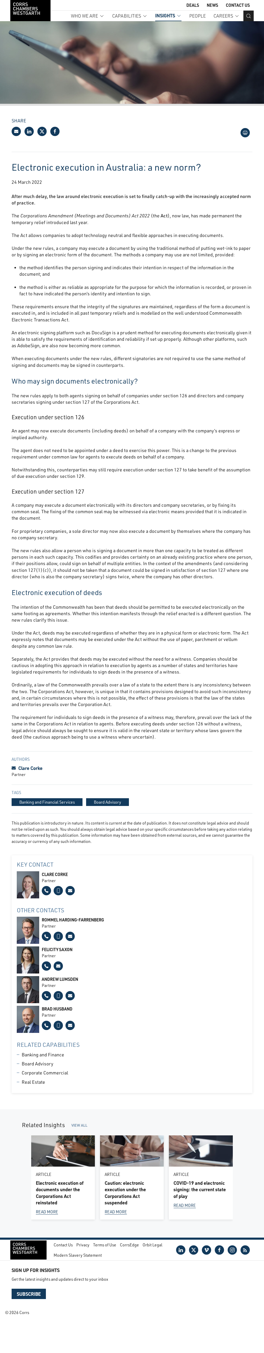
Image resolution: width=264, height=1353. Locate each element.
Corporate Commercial (45, 1073)
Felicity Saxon (57, 949)
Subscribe (29, 1294)
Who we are (84, 16)
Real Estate (33, 1082)
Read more (47, 1211)
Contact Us (238, 5)
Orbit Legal (152, 1244)
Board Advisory (37, 1064)
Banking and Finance (43, 1054)
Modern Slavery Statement (78, 1255)
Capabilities (126, 16)
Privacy (82, 1244)
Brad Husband (57, 1008)
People (197, 16)
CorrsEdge (129, 1244)
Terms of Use (104, 1244)
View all (79, 1125)
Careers (223, 16)
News (212, 5)
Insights (165, 15)
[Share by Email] (16, 131)
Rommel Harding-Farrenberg (73, 919)
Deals (192, 5)
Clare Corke (30, 768)
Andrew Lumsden (60, 979)
